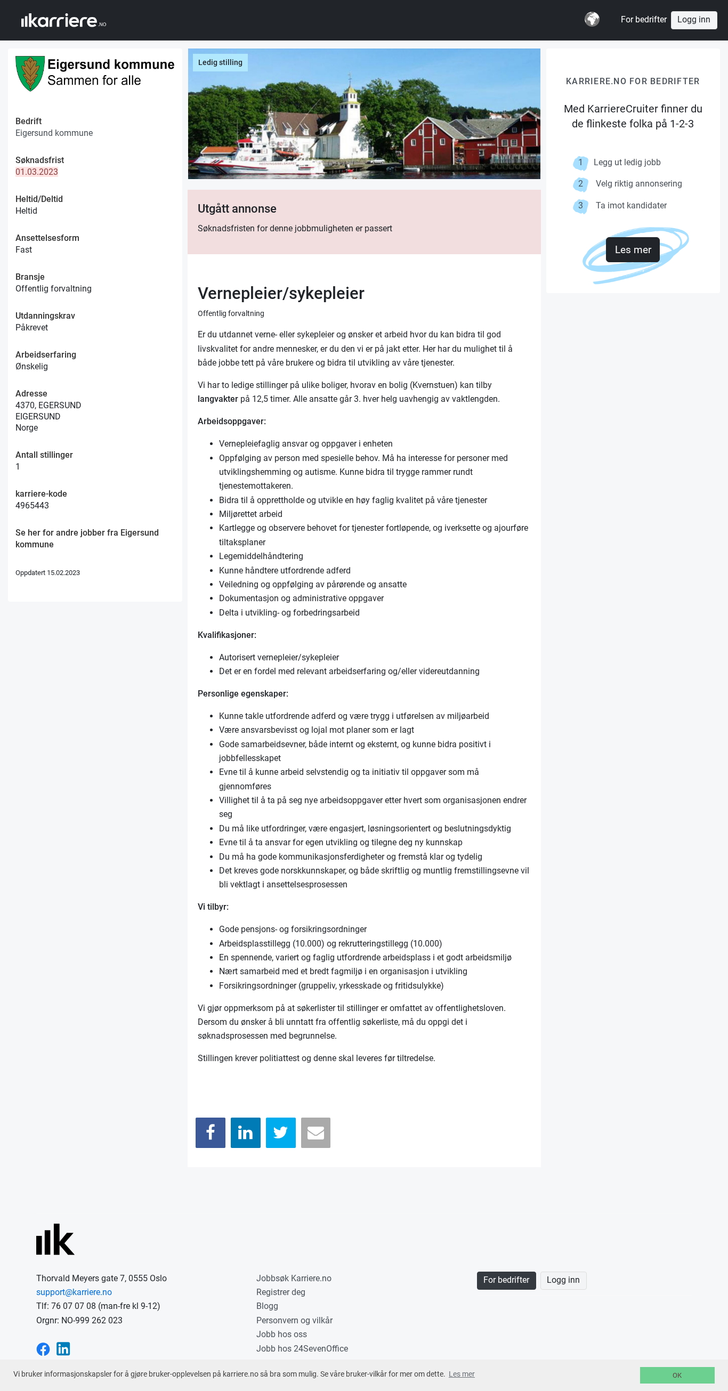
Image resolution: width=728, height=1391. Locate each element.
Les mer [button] (462, 1374)
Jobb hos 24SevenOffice (302, 1349)
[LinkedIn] (246, 1133)
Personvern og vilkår (294, 1320)
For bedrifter (644, 20)
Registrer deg (280, 1292)
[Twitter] (281, 1133)
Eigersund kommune (54, 133)
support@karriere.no (74, 1292)
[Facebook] (210, 1133)
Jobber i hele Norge (73, 20)
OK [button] (677, 1375)
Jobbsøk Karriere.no (293, 1278)
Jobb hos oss (281, 1334)
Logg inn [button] (693, 20)
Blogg (267, 1306)
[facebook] (43, 1349)
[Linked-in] (63, 1349)
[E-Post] (316, 1133)
